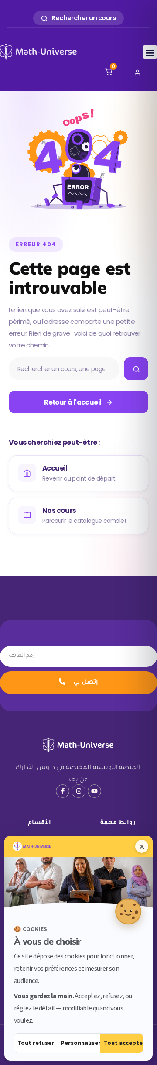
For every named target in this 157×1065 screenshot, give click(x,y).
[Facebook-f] (62, 791)
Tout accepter (123, 1043)
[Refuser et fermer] (141, 846)
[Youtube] (94, 791)
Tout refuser (35, 1043)
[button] (150, 52)
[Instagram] (78, 791)
